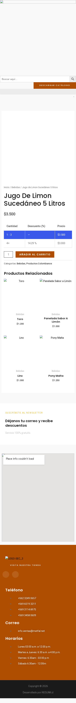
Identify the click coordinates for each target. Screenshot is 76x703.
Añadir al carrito (35, 254)
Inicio (6, 187)
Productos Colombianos (39, 263)
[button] (38, 92)
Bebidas (15, 187)
